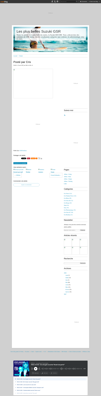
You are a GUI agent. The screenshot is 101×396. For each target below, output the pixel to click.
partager (46, 373)
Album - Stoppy (68, 179)
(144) (70, 196)
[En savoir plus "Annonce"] (68, 243)
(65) (68, 203)
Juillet (66, 277)
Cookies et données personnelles (75, 351)
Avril (66, 284)
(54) (66, 205)
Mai (66, 282)
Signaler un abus (39, 351)
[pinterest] (57, 1)
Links (65, 183)
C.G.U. (45, 351)
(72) (68, 200)
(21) (68, 214)
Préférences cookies (86, 351)
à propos (55, 373)
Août (66, 275)
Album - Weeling (68, 181)
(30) (68, 212)
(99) (67, 198)
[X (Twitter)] (55, 1)
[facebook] (52, 1)
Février (67, 289)
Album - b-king (68, 174)
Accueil (15, 56)
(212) (68, 193)
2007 (65, 294)
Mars (66, 287)
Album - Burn (67, 176)
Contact (21, 56)
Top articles (27, 351)
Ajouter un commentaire (26, 184)
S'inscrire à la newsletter (20, 163)
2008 (65, 273)
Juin (66, 280)
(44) (66, 207)
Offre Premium (64, 351)
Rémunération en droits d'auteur (54, 351)
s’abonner (36, 373)
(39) (70, 210)
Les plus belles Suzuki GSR (39, 31)
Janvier (67, 292)
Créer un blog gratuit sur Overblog (16, 351)
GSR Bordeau (23, 150)
